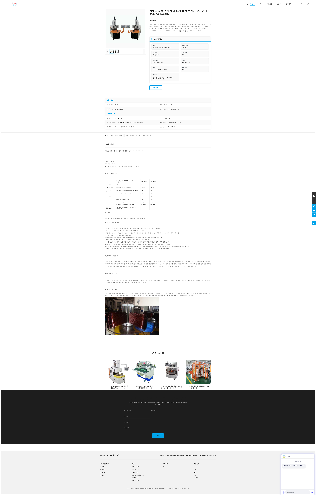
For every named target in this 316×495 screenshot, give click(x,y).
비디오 (259, 4)
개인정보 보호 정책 (183, 488)
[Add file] (283, 492)
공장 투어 (280, 4)
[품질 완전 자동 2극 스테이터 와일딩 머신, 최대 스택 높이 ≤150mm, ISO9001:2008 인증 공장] (117, 372)
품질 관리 (102, 472)
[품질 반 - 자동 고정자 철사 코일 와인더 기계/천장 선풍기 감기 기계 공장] (144, 372)
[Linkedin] (114, 455)
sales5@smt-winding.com (177, 455)
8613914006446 (193, 455)
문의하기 (288, 4)
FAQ (164, 466)
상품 (195, 469)
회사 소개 (102, 466)
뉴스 (295, 4)
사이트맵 (196, 477)
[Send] (312, 492)
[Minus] (312, 456)
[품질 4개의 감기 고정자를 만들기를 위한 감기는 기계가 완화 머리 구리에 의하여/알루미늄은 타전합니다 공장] (171, 372)
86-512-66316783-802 (209, 455)
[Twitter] (118, 455)
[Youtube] (111, 455)
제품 (252, 4)
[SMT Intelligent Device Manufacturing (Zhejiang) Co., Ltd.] (12, 4)
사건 (195, 475)
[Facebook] (107, 455)
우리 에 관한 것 (269, 4)
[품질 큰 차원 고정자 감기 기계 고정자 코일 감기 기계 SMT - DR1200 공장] (198, 372)
